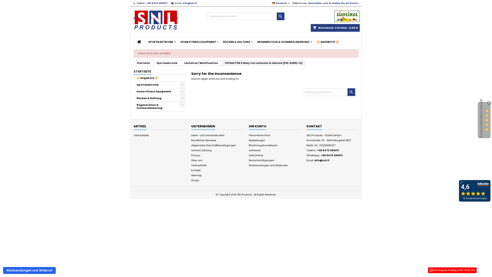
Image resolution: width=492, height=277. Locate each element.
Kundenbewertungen (481, 118)
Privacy (195, 155)
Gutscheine (256, 155)
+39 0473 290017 (157, 3)
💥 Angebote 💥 (328, 42)
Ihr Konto (257, 126)
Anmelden (315, 3)
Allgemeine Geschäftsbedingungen (213, 145)
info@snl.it (190, 3)
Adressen (255, 150)
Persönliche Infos (259, 135)
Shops (195, 180)
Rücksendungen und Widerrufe (268, 165)
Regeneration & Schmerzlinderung (283, 42)
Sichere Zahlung (201, 150)
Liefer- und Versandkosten (207, 135)
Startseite (142, 71)
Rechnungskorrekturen (263, 145)
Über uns (196, 160)
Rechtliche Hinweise (203, 140)
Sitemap (196, 175)
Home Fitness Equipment (198, 42)
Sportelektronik (160, 42)
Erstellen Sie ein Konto (343, 3)
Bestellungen (257, 140)
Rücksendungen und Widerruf (29, 270)
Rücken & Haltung (236, 42)
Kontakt (196, 170)
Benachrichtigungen (261, 160)
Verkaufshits (141, 135)
